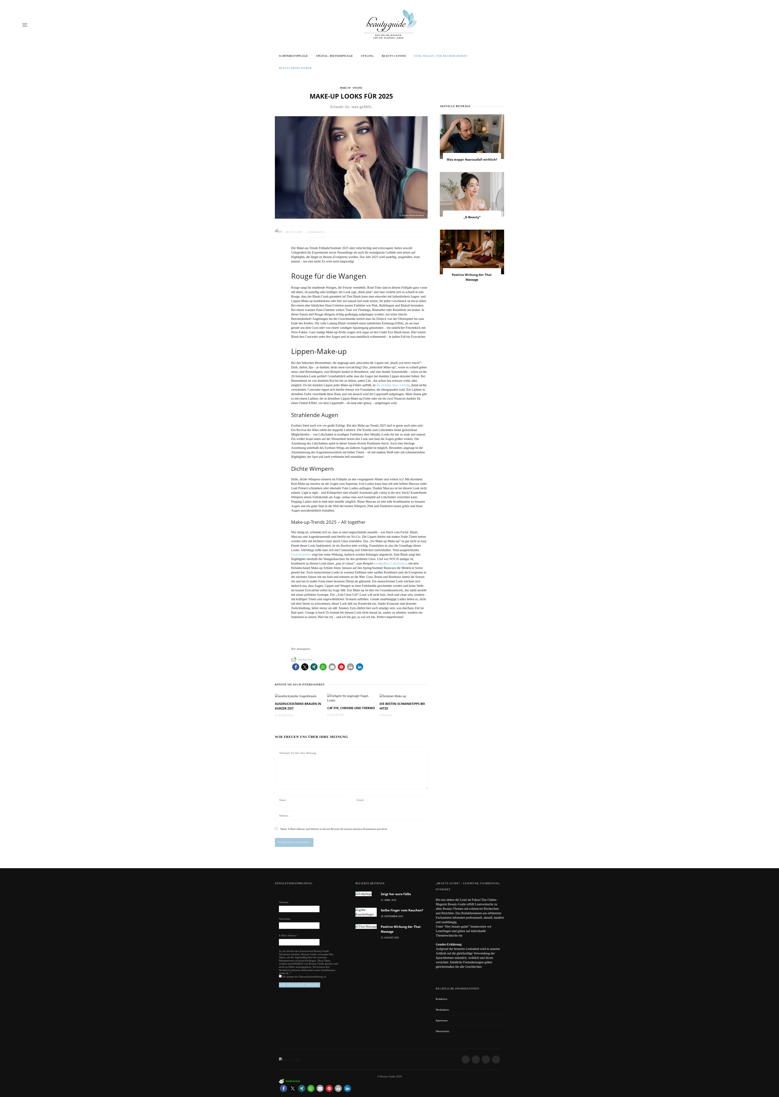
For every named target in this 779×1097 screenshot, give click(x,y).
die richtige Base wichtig (393, 385)
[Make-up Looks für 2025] (351, 167)
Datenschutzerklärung (311, 976)
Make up (345, 88)
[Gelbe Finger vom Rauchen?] (366, 912)
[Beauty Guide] (289, 1059)
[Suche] (755, 25)
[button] (295, 666)
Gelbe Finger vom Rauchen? (402, 910)
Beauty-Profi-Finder (295, 68)
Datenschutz (442, 1031)
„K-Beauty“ (472, 217)
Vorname (283, 902)
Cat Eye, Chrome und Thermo (351, 708)
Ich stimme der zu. (304, 976)
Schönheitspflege (293, 56)
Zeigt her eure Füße (396, 894)
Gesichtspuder (301, 554)
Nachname (285, 918)
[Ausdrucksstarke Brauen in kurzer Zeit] (295, 696)
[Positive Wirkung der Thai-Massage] (472, 251)
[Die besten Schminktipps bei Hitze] (393, 696)
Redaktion (441, 998)
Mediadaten (442, 1009)
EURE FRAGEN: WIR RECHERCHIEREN (441, 56)
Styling (367, 56)
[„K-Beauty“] (472, 194)
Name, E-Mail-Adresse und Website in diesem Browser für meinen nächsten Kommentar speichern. (334, 828)
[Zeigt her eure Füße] (363, 893)
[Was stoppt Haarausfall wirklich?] (472, 136)
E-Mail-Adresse (288, 935)
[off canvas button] (24, 25)
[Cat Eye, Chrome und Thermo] (351, 698)
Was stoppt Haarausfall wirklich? (472, 159)
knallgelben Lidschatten (390, 563)
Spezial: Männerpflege (334, 56)
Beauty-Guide (294, 232)
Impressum (442, 1020)
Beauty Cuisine (394, 56)
